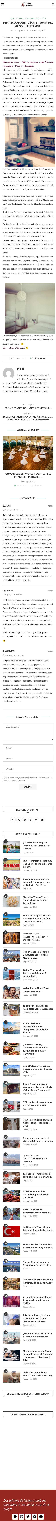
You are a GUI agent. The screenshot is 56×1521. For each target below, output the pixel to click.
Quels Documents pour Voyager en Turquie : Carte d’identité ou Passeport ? (38, 1087)
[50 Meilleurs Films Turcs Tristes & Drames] (11, 993)
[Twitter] (28, 1517)
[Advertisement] (28, 1460)
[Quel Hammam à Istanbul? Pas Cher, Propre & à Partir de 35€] (11, 865)
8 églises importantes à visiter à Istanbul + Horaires (38, 1139)
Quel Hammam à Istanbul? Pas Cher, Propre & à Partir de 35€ (37, 863)
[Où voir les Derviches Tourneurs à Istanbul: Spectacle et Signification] (28, 453)
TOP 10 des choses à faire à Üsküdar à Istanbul (37, 1104)
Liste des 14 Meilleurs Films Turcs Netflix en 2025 (37, 1374)
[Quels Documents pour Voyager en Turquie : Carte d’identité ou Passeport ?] (11, 1088)
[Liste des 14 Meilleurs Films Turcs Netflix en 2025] (11, 1377)
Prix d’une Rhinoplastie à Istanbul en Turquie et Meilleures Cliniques (36, 1318)
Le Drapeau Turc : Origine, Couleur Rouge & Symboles (38, 1229)
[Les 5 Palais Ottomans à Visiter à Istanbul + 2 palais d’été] (11, 1070)
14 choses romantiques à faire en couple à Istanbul (37, 1175)
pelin (23, 30)
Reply (50, 506)
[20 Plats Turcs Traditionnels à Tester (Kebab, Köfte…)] (11, 938)
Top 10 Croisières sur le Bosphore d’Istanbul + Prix (37, 1264)
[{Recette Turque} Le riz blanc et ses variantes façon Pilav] (11, 901)
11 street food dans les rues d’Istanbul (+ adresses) (38, 1007)
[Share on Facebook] (35, 358)
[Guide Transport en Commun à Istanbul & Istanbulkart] (11, 974)
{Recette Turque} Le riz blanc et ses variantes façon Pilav (36, 900)
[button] (5, 461)
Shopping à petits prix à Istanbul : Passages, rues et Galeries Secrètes (36, 882)
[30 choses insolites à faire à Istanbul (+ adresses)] (11, 1338)
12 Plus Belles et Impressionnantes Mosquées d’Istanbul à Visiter (35, 1028)
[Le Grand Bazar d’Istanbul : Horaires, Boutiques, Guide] (11, 1284)
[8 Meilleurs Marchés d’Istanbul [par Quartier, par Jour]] (11, 1196)
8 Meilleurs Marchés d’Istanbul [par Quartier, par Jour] (36, 1194)
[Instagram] (21, 1517)
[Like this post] (32, 358)
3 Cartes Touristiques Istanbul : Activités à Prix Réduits (36, 845)
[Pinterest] (34, 1517)
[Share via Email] (44, 358)
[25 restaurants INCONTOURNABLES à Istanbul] (11, 1160)
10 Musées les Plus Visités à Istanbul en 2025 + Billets (38, 1246)
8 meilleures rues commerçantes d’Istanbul (37, 1211)
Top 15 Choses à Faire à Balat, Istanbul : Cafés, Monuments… (36, 955)
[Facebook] (15, 1517)
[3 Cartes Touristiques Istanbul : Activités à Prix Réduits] (11, 847)
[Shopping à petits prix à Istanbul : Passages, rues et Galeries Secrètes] (11, 883)
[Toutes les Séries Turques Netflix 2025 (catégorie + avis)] (11, 1124)
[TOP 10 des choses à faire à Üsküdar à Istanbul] (11, 1106)
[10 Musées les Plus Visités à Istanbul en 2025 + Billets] (11, 1249)
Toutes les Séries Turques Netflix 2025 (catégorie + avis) (37, 1123)
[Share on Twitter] (38, 358)
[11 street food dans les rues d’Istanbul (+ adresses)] (11, 1010)
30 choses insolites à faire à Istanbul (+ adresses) (37, 1335)
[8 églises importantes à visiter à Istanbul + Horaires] (11, 1142)
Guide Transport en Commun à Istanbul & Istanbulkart (35, 973)
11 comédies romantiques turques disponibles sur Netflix (37, 1300)
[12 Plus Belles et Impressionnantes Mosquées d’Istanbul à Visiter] (11, 1028)
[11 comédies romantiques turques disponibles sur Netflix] (11, 1301)
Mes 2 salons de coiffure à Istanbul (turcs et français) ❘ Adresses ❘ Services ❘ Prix (37, 1356)
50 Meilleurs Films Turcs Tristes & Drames (36, 990)
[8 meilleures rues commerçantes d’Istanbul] (11, 1214)
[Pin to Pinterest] (41, 358)
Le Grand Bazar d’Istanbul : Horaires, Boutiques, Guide (38, 1281)
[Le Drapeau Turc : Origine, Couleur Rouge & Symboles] (11, 1231)
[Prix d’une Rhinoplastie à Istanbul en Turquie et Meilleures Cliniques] (11, 1319)
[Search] (53, 4)
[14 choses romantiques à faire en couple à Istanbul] (11, 1178)
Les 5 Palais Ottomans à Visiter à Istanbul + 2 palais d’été (37, 1069)
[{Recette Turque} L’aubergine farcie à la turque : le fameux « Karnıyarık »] (11, 1049)
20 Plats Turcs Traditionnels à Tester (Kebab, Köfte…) (35, 936)
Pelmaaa (8, 590)
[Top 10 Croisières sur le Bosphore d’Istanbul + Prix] (11, 1266)
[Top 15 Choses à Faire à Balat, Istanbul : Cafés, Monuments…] (11, 956)
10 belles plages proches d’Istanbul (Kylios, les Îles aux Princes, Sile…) (37, 918)
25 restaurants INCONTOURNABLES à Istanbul (35, 1158)
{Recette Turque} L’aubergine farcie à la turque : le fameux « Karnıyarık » (35, 1049)
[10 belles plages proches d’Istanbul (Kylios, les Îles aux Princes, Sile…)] (11, 920)
